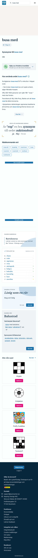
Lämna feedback (9, 522)
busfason (24, 151)
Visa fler (18, 114)
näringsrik (10, 266)
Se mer (31, 358)
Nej (17, 134)
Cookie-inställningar (10, 532)
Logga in (19, 470)
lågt (6, 327)
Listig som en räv (16, 292)
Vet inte (23, 134)
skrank (13, 341)
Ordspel (6, 514)
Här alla (22, 305)
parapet (7, 341)
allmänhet (16, 327)
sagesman (10, 261)
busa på (6, 147)
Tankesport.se (25, 479)
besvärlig (10, 274)
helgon (9, 269)
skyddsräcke (9, 338)
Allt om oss (7, 548)
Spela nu (19, 380)
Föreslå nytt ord (9, 519)
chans (9, 256)
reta (3, 57)
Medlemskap (8, 537)
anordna (10, 279)
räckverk (29, 338)
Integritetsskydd (9, 530)
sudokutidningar (9, 485)
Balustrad (10, 316)
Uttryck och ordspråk (11, 517)
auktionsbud (24, 130)
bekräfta (10, 271)
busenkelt (15, 151)
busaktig (14, 147)
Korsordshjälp (8, 512)
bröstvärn (22, 338)
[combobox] (20, 3)
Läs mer (30, 305)
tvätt (8, 258)
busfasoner (7, 154)
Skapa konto (19, 467)
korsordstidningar (16, 482)
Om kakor (7, 535)
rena (8, 264)
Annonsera (7, 550)
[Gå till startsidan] (4, 3)
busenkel (6, 151)
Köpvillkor (7, 540)
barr (8, 277)
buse (31, 147)
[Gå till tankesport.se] (19, 487)
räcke (7, 324)
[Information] (28, 76)
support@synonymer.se (12, 494)
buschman (24, 147)
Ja (13, 134)
